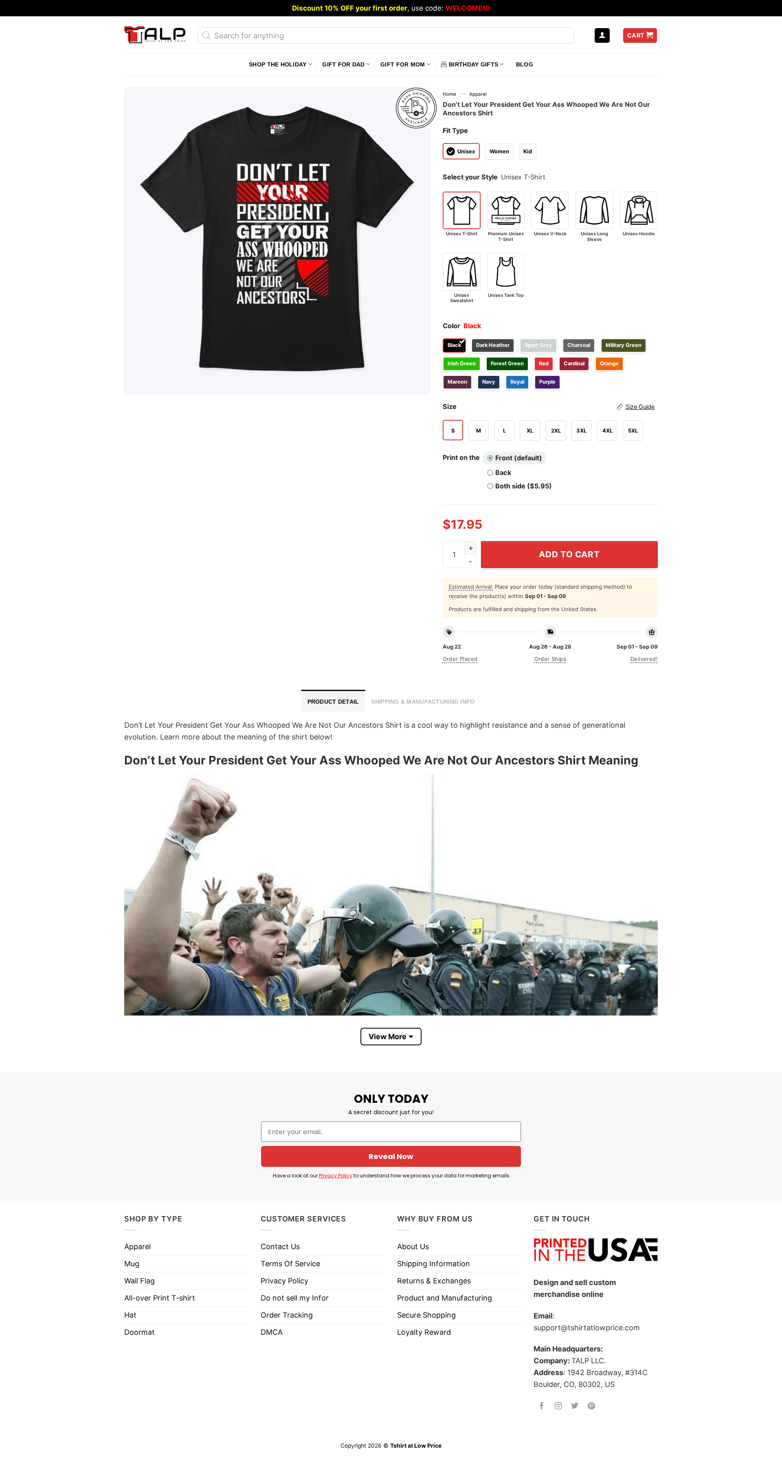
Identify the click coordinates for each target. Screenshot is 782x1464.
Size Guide (640, 407)
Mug (131, 1263)
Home (449, 94)
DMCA (272, 1332)
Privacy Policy (335, 1175)
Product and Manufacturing (444, 1298)
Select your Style (470, 177)
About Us (413, 1246)
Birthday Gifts (473, 64)
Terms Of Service (290, 1263)
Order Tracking (287, 1315)
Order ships (550, 659)
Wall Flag (139, 1280)
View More (387, 1036)
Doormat (139, 1332)
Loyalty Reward (424, 1332)
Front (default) (518, 458)
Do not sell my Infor (295, 1298)
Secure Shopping (426, 1315)
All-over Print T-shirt (159, 1298)
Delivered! (644, 659)
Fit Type (455, 130)
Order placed (460, 659)
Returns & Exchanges (434, 1280)
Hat (130, 1315)
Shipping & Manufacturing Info (422, 701)
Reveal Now (391, 1156)
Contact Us (280, 1246)
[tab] (333, 701)
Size (549, 406)
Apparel (478, 94)
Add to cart (569, 554)
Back (503, 472)
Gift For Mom (402, 64)
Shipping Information (433, 1263)
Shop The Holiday (277, 64)
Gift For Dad (343, 64)
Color (451, 326)
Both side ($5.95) (523, 486)
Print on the (461, 457)
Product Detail (333, 701)
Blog (524, 64)
